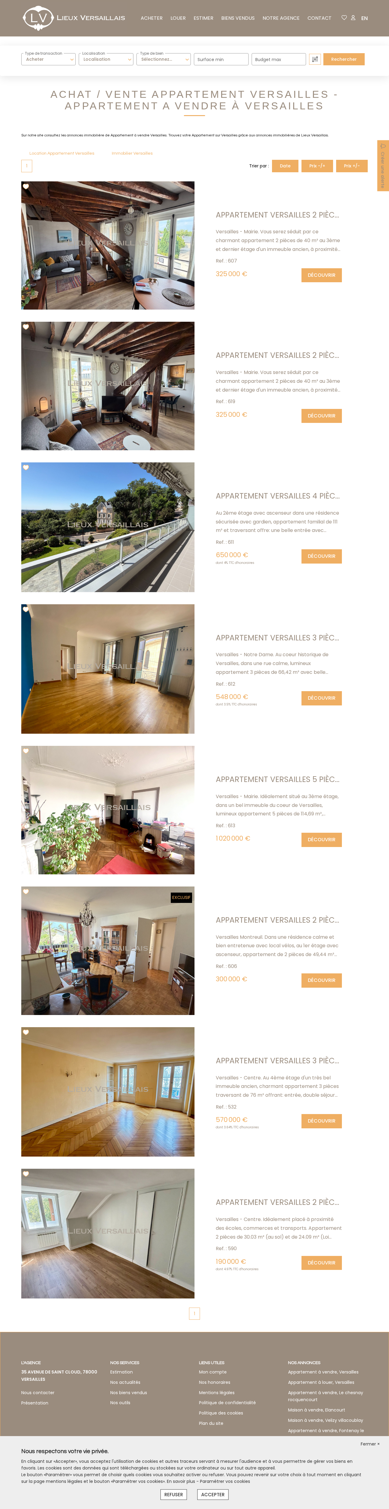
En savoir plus (181, 1481)
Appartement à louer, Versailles (321, 1382)
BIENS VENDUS (238, 18)
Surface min (211, 60)
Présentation (34, 1403)
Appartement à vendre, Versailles (323, 1372)
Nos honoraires (214, 1382)
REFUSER (173, 1494)
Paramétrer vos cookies (225, 1481)
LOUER (178, 18)
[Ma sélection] (344, 18)
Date (285, 166)
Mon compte (213, 1372)
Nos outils (120, 1403)
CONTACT (320, 18)
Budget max (268, 60)
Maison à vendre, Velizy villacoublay (325, 1420)
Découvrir (322, 275)
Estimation (121, 1372)
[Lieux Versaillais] (74, 18)
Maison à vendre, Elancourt (316, 1410)
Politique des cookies (221, 1413)
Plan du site (211, 1423)
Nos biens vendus (128, 1393)
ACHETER (152, 18)
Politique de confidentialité (227, 1403)
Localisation (93, 53)
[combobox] (48, 59)
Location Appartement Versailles (61, 153)
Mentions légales (217, 1393)
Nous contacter (37, 1393)
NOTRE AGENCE (281, 18)
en (364, 18)
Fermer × (370, 1444)
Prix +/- (352, 166)
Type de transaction (43, 53)
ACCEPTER (213, 1494)
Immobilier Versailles (132, 153)
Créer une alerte (383, 170)
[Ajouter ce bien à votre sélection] (26, 187)
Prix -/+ (317, 166)
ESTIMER (203, 18)
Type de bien (152, 53)
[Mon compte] (353, 18)
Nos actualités (125, 1382)
